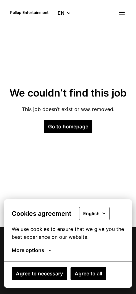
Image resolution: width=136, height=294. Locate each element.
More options (28, 250)
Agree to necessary (39, 273)
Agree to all (88, 273)
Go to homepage (68, 126)
